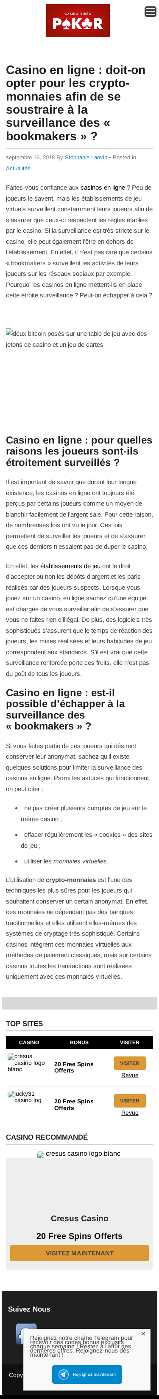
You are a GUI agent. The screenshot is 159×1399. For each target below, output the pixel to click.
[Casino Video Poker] (78, 35)
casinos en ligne (103, 187)
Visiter (129, 1063)
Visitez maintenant (80, 1253)
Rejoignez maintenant (94, 1374)
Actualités (18, 168)
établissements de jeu (70, 565)
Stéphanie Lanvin (86, 157)
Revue (130, 1075)
